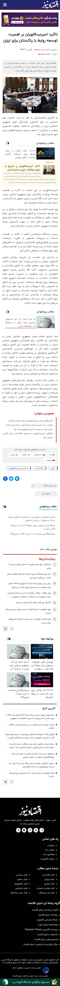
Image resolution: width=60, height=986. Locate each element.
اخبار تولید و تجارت (46, 888)
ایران (53, 468)
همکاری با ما (49, 854)
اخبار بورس (49, 879)
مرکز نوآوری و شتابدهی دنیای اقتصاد (40, 944)
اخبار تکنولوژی (21, 883)
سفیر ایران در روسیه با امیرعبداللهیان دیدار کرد (33, 429)
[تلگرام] (17, 478)
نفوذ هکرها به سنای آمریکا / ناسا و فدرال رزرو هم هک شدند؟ (28, 611)
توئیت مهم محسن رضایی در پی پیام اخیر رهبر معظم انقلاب (31, 726)
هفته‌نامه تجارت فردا (48, 924)
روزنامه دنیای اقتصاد (48, 914)
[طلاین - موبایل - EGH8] (30, 19)
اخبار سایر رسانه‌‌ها (19, 892)
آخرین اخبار (48, 708)
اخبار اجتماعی (21, 888)
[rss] (18, 830)
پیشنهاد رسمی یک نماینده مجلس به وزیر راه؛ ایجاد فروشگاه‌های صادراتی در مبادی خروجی (32, 755)
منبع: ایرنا (46, 493)
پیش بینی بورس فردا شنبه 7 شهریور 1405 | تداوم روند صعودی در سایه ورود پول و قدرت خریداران (29, 585)
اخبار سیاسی (22, 874)
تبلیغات (51, 845)
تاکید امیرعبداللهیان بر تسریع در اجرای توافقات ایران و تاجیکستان (22, 168)
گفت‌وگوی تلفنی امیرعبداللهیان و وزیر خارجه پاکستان (30, 420)
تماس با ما (50, 850)
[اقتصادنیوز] (30, 810)
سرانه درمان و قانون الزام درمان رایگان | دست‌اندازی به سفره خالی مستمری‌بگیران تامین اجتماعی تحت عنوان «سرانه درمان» (31, 746)
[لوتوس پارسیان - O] (30, 982)
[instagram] (30, 830)
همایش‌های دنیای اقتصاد (46, 939)
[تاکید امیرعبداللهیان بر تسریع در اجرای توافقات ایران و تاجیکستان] (49, 170)
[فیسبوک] (5, 478)
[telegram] (24, 830)
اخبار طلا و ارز (48, 874)
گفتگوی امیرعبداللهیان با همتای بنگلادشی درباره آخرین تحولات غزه (28, 435)
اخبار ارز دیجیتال (47, 892)
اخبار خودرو (49, 883)
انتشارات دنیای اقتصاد (47, 934)
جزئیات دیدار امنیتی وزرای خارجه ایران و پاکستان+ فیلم (29, 425)
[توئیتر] (11, 478)
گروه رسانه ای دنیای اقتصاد (45, 909)
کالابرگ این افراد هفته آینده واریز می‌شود (33, 602)
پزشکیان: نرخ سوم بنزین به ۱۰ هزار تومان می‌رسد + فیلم (29, 566)
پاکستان (39, 468)
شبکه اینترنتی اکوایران (47, 919)
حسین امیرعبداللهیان (18, 468)
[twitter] (36, 830)
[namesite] (50, 5)
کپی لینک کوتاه (50, 485)
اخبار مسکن (22, 879)
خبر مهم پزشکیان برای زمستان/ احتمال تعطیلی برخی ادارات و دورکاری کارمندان (29, 576)
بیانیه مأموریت (47, 858)
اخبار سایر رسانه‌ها (41, 49)
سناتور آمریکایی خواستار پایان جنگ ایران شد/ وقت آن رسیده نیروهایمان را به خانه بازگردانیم (31, 765)
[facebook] (42, 830)
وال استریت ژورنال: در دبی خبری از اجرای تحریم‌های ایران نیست (29, 621)
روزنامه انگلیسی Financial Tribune (41, 929)
